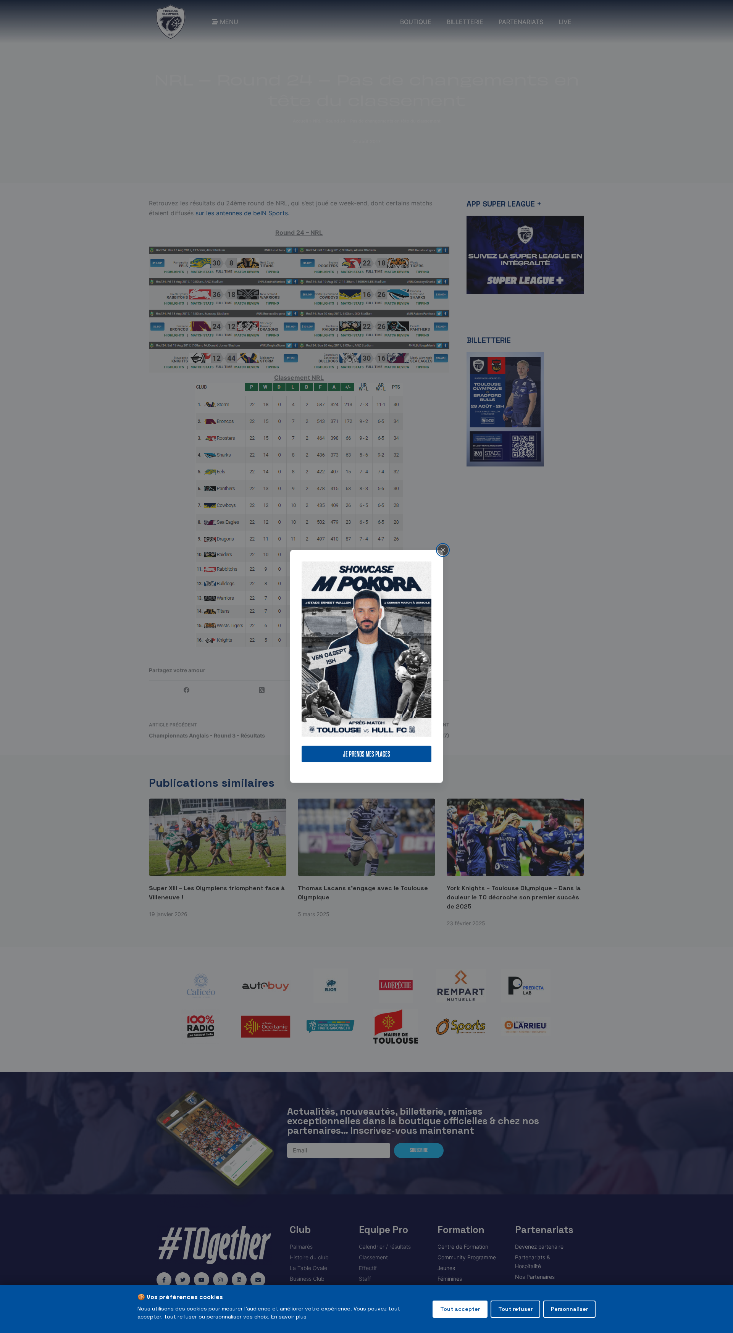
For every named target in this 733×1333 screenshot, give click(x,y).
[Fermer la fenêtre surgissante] (443, 550)
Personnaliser (569, 1309)
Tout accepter (460, 1309)
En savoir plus (289, 1316)
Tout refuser (515, 1309)
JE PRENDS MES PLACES (366, 754)
